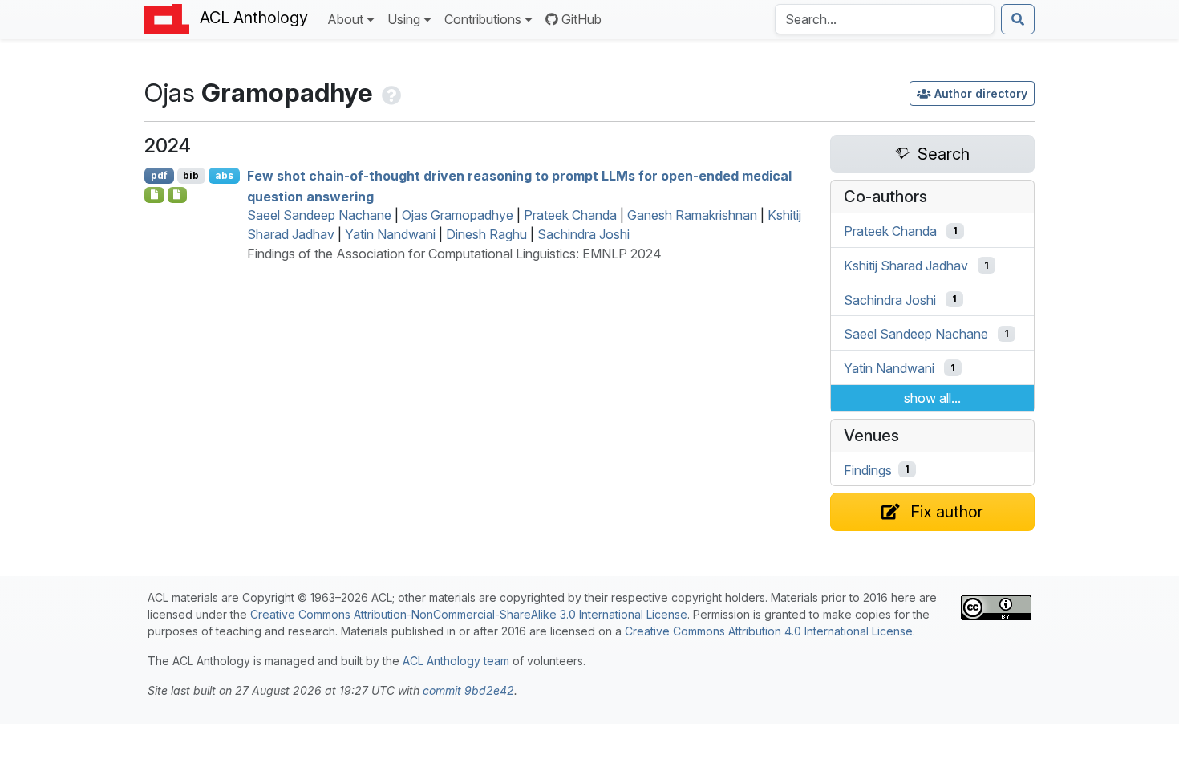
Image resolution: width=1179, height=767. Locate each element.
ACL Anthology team (456, 661)
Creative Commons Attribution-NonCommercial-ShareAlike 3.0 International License (468, 614)
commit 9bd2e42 (468, 690)
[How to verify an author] (390, 92)
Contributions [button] (482, 19)
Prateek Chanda (570, 215)
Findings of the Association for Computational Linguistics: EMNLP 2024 (454, 254)
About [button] (345, 19)
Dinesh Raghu (486, 234)
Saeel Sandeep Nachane (319, 215)
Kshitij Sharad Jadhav (906, 266)
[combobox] (885, 19)
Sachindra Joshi (583, 234)
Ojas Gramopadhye (457, 215)
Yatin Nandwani (390, 234)
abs (224, 175)
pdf (159, 175)
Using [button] (403, 19)
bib (191, 175)
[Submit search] (1018, 19)
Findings (868, 469)
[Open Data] (178, 195)
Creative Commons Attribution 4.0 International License (769, 631)
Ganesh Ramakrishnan (692, 215)
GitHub (581, 19)
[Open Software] (154, 195)
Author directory (980, 93)
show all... (932, 398)
